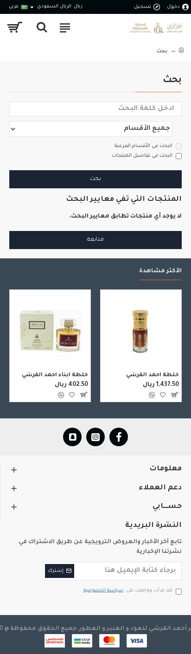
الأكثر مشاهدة (160, 271)
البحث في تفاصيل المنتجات (142, 156)
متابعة (95, 240)
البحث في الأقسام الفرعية (143, 146)
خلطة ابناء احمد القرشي (55, 375)
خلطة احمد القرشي (152, 375)
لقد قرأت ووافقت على (127, 590)
